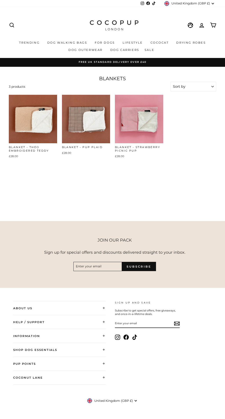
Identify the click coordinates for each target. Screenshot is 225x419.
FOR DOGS (105, 42)
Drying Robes (191, 42)
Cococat (160, 42)
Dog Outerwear (86, 50)
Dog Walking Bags (67, 42)
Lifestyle (133, 42)
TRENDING (30, 42)
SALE (150, 50)
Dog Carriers (124, 50)
